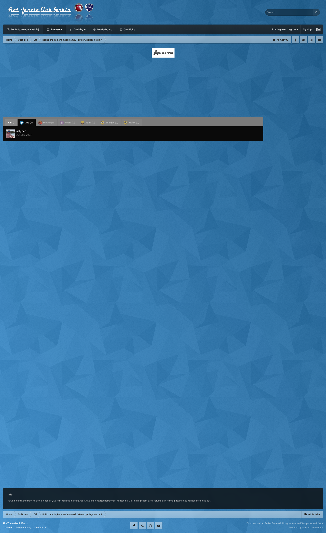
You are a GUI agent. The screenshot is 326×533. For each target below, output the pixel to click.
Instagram (311, 39)
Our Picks (129, 29)
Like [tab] (28, 122)
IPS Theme (9, 523)
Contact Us (40, 527)
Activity (78, 29)
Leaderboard (104, 29)
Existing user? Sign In (284, 29)
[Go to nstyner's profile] (10, 133)
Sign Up (307, 29)
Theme (7, 527)
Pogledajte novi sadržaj (24, 29)
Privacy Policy (23, 527)
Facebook (295, 39)
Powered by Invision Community (306, 527)
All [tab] (11, 122)
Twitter (303, 39)
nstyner (21, 130)
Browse (55, 29)
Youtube (319, 39)
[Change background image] (318, 29)
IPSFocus (23, 523)
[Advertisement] (163, 86)
